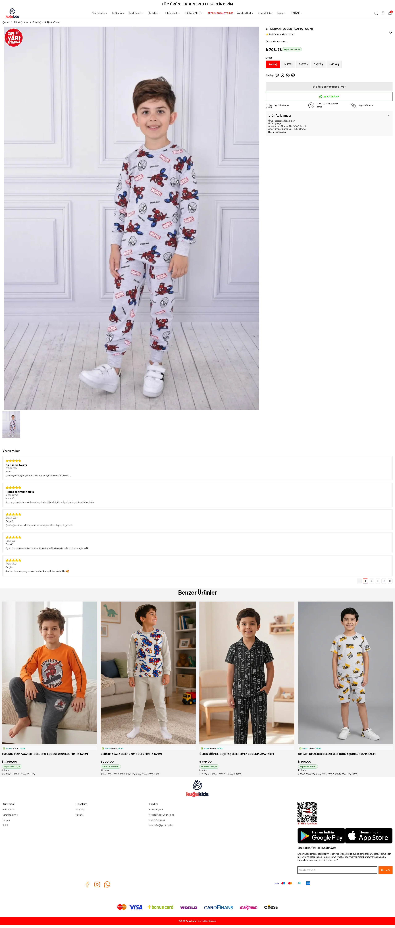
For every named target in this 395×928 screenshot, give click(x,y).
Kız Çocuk (117, 13)
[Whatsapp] (107, 884)
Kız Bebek (153, 13)
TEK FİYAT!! (295, 13)
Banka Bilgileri (156, 809)
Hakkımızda (8, 809)
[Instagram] (97, 884)
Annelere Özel (244, 13)
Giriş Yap (80, 809)
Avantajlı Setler (265, 13)
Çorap (280, 13)
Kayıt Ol (79, 814)
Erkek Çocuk (135, 13)
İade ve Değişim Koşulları (161, 825)
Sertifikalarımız (10, 814)
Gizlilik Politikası (157, 820)
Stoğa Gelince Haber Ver (329, 86)
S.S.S (5, 825)
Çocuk (6, 22)
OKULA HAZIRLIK (192, 13)
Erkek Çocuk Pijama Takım (46, 22)
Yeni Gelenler (98, 13)
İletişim (6, 820)
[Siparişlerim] (383, 13)
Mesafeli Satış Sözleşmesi (161, 814)
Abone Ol (385, 870)
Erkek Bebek (171, 13)
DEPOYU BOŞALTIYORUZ (220, 13)
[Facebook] (87, 884)
